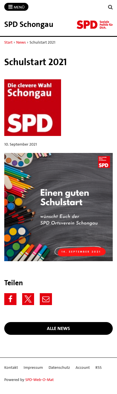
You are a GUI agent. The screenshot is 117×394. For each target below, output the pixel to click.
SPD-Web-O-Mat (39, 379)
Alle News (58, 328)
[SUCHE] (110, 7)
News (21, 42)
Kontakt (11, 367)
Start (8, 42)
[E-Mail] (46, 299)
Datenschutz (59, 367)
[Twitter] (28, 299)
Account (83, 367)
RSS (98, 367)
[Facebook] (10, 299)
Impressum (33, 367)
